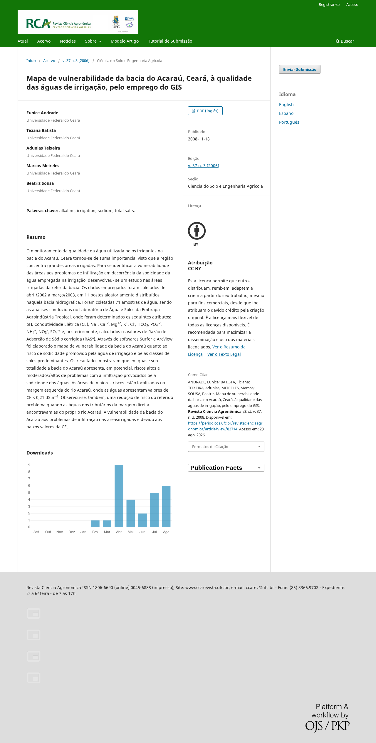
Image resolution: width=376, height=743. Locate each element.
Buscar (347, 41)
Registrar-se (329, 4)
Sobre (91, 41)
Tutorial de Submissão (170, 41)
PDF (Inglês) (207, 110)
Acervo (44, 41)
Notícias (68, 41)
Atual (23, 41)
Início (31, 60)
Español (287, 113)
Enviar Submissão (299, 69)
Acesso (352, 4)
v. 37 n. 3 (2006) (76, 60)
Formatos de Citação (210, 446)
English (286, 104)
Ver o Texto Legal (224, 354)
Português (289, 122)
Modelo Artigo (125, 41)
